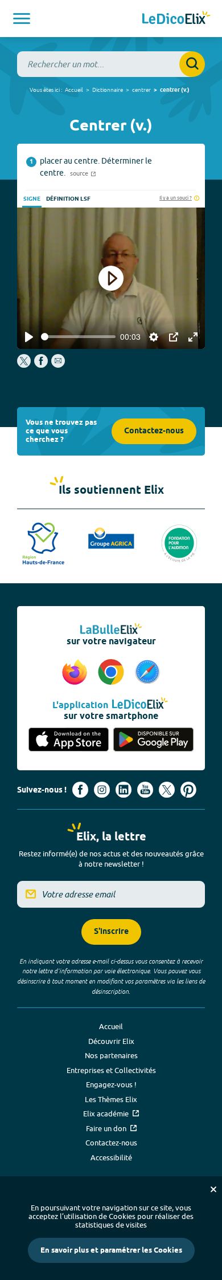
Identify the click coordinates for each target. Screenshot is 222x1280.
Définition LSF (68, 199)
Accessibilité (111, 1157)
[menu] (21, 18)
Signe (31, 199)
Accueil (74, 89)
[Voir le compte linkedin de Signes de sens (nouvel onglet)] (123, 790)
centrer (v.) (175, 90)
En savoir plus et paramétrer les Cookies (111, 1250)
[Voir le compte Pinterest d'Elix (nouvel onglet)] (188, 790)
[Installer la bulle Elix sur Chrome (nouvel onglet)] (113, 672)
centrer (141, 89)
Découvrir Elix (111, 1041)
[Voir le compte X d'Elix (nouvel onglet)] (167, 790)
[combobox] (111, 64)
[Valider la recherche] (192, 64)
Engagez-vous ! (111, 1084)
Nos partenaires (111, 1055)
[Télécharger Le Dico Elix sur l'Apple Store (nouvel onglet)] (68, 740)
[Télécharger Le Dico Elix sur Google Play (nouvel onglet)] (153, 740)
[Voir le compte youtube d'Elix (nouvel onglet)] (145, 790)
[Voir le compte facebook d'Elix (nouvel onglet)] (80, 790)
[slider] (78, 336)
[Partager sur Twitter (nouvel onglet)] (24, 364)
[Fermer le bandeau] (213, 1189)
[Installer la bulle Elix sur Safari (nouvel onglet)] (147, 672)
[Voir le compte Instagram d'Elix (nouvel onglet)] (102, 790)
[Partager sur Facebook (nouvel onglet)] (41, 364)
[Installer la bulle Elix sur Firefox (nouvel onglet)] (76, 672)
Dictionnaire (107, 89)
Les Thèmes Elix (111, 1099)
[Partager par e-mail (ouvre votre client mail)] (58, 364)
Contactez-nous (154, 431)
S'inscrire (111, 932)
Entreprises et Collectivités (111, 1070)
